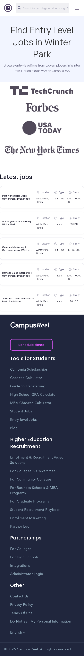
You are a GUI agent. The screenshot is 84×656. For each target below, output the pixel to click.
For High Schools (24, 557)
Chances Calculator (26, 378)
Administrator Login (26, 574)
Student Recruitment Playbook (35, 510)
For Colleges (20, 549)
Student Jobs (21, 411)
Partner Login (21, 526)
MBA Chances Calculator (30, 403)
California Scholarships (29, 369)
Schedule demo (31, 345)
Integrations (20, 565)
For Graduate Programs (29, 501)
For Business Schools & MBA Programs (34, 490)
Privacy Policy (21, 605)
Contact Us (19, 596)
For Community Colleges (31, 479)
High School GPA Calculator (33, 394)
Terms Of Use (21, 613)
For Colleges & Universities (32, 471)
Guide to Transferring (28, 386)
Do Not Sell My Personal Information (40, 621)
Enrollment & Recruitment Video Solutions (37, 460)
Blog (14, 428)
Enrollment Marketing (28, 518)
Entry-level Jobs (23, 420)
